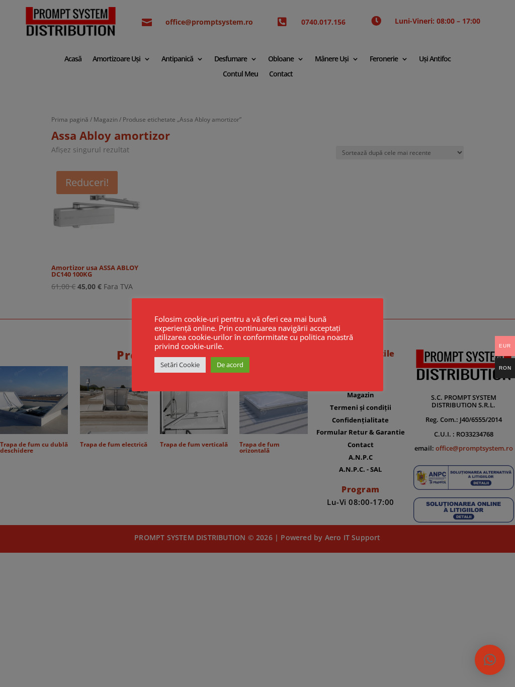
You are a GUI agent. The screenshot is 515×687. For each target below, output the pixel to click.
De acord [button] (230, 364)
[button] (490, 660)
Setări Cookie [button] (180, 364)
